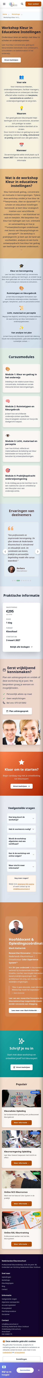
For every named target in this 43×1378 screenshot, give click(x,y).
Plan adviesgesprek (18, 711)
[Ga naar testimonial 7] (28, 580)
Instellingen (21, 1359)
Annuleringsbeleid (9, 1305)
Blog (3, 1286)
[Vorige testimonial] (5, 551)
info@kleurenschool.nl (21, 889)
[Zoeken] (22, 4)
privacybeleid (20, 1352)
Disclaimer (6, 1314)
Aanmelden (25, 1370)
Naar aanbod (33, 4)
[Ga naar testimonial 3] (18, 580)
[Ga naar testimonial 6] (26, 580)
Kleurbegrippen (8, 1283)
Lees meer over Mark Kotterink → (25, 1010)
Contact (4, 1289)
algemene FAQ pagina (26, 884)
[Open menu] (4, 4)
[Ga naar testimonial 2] (15, 580)
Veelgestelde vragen (9, 1299)
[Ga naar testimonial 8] (30, 580)
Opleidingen (6, 1277)
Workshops (6, 1280)
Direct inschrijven (11, 60)
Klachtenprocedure (9, 1311)
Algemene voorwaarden (10, 1302)
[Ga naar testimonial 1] (12, 580)
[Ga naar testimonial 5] (23, 580)
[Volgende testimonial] (37, 551)
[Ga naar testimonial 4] (21, 580)
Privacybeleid (7, 1308)
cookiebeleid (7, 1352)
